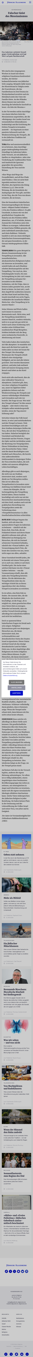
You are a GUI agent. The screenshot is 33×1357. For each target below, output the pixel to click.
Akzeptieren (16, 693)
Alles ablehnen (16, 682)
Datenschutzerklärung (10, 675)
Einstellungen (16, 688)
